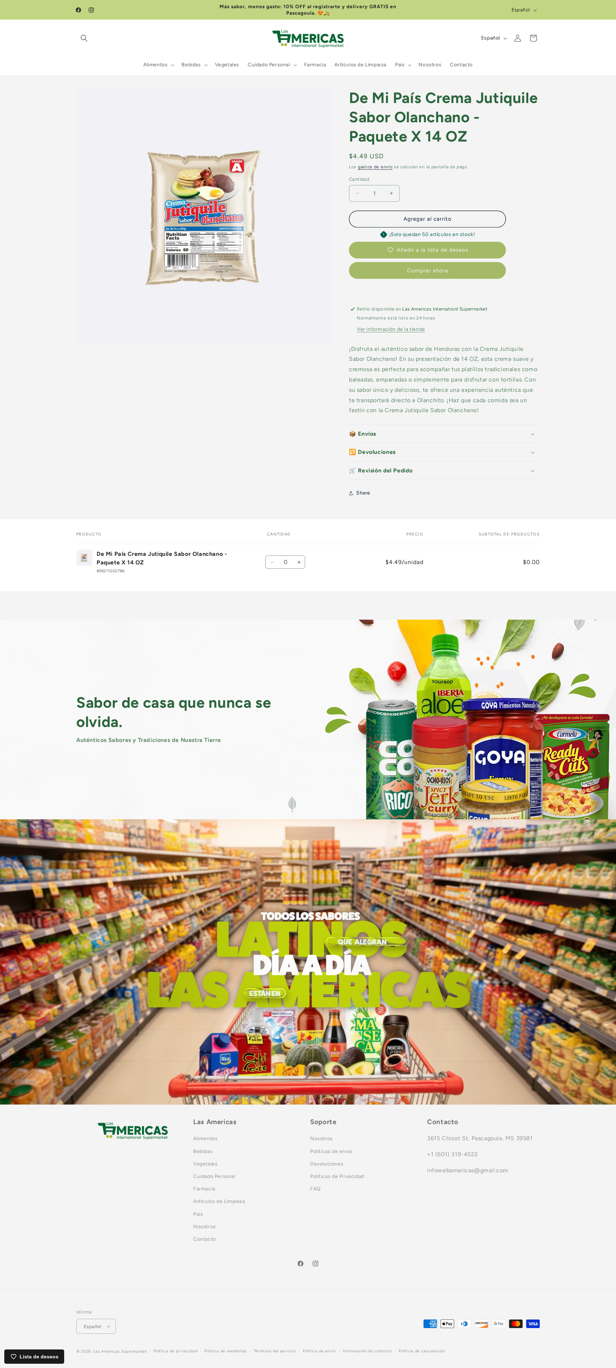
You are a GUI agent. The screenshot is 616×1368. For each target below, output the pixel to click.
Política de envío (319, 1351)
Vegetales (205, 1164)
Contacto (204, 1239)
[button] (84, 38)
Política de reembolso (225, 1351)
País (198, 1214)
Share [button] (363, 493)
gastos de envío (375, 166)
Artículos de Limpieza (219, 1201)
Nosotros (204, 1226)
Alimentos (205, 1139)
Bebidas (202, 1151)
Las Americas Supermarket (120, 1351)
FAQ (315, 1189)
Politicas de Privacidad (337, 1176)
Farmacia (204, 1189)
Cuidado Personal (214, 1176)
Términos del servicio (275, 1351)
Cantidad (359, 179)
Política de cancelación (422, 1351)
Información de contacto (367, 1351)
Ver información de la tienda (391, 329)
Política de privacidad (175, 1351)
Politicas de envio (331, 1151)
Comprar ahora (427, 270)
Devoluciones (326, 1164)
